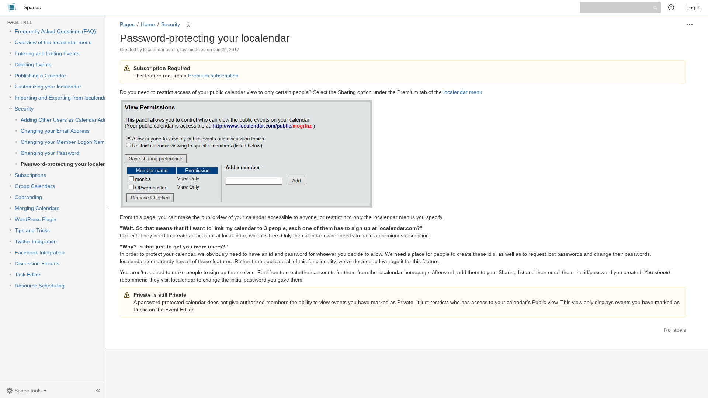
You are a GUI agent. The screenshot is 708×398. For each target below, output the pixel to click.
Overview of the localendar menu (53, 42)
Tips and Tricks (32, 230)
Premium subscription (213, 75)
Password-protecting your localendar (67, 164)
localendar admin (160, 49)
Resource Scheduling (40, 286)
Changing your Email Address (55, 131)
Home (148, 24)
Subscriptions (30, 175)
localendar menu (462, 92)
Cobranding (28, 197)
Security (24, 109)
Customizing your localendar (48, 87)
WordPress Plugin (35, 219)
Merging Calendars (37, 208)
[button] (27, 390)
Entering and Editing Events (47, 53)
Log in (693, 7)
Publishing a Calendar (40, 75)
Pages (127, 24)
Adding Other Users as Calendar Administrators (76, 120)
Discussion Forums (37, 263)
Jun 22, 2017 (226, 49)
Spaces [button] (32, 7)
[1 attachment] (188, 24)
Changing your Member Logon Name (64, 142)
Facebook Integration (40, 252)
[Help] (673, 7)
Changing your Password (50, 153)
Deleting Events (33, 64)
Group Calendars (35, 186)
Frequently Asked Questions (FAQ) (55, 31)
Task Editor (28, 274)
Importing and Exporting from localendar (62, 98)
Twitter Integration (36, 241)
